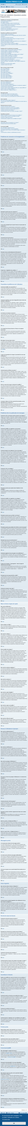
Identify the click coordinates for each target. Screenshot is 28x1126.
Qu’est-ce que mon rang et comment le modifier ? (10, 43)
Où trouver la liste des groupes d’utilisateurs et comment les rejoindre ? (13, 85)
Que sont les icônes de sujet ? (6, 77)
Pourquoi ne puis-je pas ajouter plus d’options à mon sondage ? (12, 54)
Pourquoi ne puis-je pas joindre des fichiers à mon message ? (12, 57)
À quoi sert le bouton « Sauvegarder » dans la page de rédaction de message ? (13, 62)
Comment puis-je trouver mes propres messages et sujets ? (12, 111)
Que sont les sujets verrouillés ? (6, 76)
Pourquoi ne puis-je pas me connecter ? (8, 25)
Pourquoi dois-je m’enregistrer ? (6, 20)
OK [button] (14, 1123)
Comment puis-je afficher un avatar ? (7, 42)
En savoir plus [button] (6, 1119)
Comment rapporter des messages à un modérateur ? (10, 60)
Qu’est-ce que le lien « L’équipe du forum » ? (9, 89)
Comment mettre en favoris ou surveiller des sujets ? (10, 116)
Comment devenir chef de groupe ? (7, 86)
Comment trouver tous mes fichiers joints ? (8, 123)
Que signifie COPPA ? (5, 22)
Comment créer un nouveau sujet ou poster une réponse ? (11, 49)
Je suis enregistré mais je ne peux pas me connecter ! (10, 24)
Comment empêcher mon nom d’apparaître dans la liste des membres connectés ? (13, 36)
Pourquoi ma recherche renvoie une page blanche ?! (10, 108)
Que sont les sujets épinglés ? (6, 75)
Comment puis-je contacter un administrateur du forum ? (11, 132)
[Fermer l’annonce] (26, 10)
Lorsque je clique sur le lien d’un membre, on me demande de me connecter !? (14, 45)
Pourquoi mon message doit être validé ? (8, 63)
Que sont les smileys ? (5, 70)
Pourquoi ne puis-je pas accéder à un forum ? (9, 56)
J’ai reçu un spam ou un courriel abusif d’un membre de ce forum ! (13, 96)
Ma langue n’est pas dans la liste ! (7, 39)
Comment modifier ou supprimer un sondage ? (9, 55)
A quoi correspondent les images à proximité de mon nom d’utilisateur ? (13, 41)
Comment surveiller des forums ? (7, 117)
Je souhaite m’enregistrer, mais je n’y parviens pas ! (10, 23)
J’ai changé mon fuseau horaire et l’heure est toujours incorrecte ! (12, 38)
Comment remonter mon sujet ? (6, 64)
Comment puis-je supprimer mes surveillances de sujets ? (11, 118)
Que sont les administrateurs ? (6, 81)
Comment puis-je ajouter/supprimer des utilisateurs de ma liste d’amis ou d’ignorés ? (14, 102)
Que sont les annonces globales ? (7, 73)
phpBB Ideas (13, 1066)
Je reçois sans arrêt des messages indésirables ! (10, 95)
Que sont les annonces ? (5, 74)
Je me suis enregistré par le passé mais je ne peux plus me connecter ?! (14, 26)
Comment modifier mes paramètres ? (7, 34)
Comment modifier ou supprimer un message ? (9, 50)
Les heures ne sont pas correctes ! (7, 37)
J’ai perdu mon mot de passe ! (6, 27)
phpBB (3, 349)
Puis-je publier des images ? (6, 72)
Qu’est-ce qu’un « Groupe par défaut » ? (8, 88)
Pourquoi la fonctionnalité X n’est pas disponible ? (9, 128)
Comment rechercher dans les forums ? (8, 106)
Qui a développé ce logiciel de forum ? (7, 127)
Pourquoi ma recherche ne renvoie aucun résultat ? (10, 107)
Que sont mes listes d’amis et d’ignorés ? (8, 100)
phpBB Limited (9, 1053)
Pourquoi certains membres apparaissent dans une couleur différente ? (13, 87)
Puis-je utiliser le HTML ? (5, 69)
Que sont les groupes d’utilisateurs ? (7, 84)
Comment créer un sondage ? (6, 53)
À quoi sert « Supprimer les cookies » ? (8, 30)
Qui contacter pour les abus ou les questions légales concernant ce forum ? (13, 131)
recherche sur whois (5, 1079)
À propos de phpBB (11, 1057)
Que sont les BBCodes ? (5, 68)
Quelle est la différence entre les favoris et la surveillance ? (11, 115)
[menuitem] (3, 4)
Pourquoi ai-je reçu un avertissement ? (8, 58)
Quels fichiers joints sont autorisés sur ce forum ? (10, 122)
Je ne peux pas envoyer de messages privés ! (9, 93)
